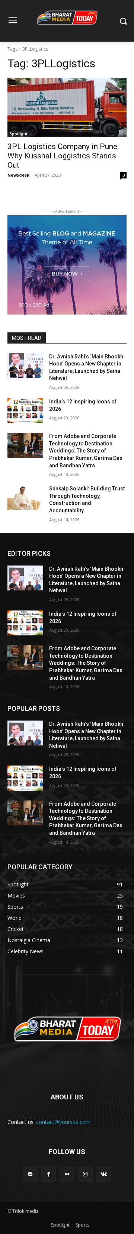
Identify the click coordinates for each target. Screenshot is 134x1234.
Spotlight (19, 133)
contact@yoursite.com (63, 1121)
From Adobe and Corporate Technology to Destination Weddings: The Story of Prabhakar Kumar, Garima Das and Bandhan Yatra (85, 450)
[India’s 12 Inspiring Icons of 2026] (25, 410)
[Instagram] (85, 1174)
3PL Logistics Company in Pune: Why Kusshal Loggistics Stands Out (63, 156)
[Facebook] (48, 1174)
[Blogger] (30, 1174)
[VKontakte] (103, 1174)
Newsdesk (18, 175)
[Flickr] (67, 1174)
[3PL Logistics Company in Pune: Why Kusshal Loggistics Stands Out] (67, 107)
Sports (82, 1225)
